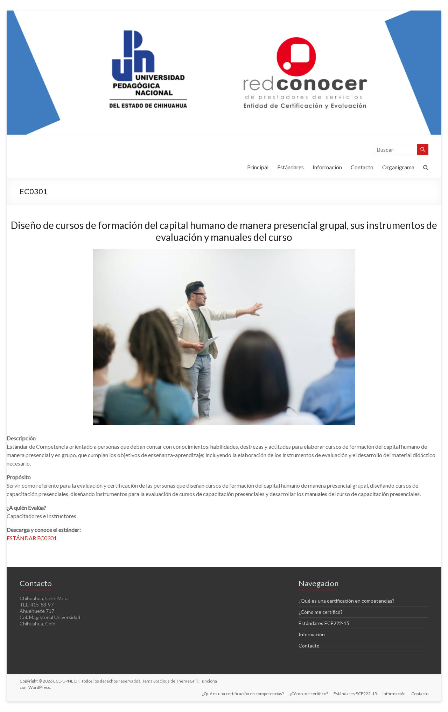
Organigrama (398, 167)
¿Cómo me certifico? (321, 612)
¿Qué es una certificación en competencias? (346, 601)
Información (327, 167)
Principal (257, 167)
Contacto (362, 167)
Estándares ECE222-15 (324, 623)
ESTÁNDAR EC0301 (32, 538)
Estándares (290, 167)
